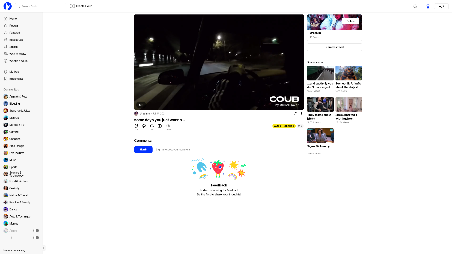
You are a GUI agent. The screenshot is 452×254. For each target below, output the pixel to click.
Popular (14, 25)
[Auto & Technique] (21, 216)
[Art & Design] (21, 145)
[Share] (296, 113)
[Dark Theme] (415, 6)
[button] (141, 105)
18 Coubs (315, 37)
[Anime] (21, 230)
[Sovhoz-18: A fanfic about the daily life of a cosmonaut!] (348, 80)
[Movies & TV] (21, 124)
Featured (14, 32)
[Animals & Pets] (21, 96)
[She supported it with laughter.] (348, 111)
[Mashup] (21, 117)
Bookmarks (16, 78)
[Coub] (8, 6)
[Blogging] (21, 103)
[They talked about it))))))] (320, 111)
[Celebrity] (21, 188)
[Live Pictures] (21, 152)
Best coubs (16, 39)
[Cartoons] (21, 138)
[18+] (36, 237)
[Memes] (21, 223)
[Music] (21, 160)
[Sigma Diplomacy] (320, 142)
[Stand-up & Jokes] (21, 110)
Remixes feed (334, 47)
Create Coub (84, 6)
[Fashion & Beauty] (21, 202)
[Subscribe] (36, 230)
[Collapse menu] (44, 248)
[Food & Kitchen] (21, 181)
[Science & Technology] (21, 174)
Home (13, 18)
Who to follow (17, 54)
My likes (14, 71)
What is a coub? (18, 61)
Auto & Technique (284, 126)
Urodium (145, 113)
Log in (441, 6)
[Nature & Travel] (21, 195)
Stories (13, 47)
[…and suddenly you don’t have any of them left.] (320, 80)
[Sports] (21, 167)
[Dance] (21, 209)
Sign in (143, 149)
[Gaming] (21, 131)
